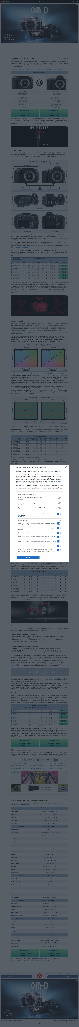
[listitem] (39, 494)
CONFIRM (28, 557)
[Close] (66, 467)
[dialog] (39, 513)
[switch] (59, 498)
